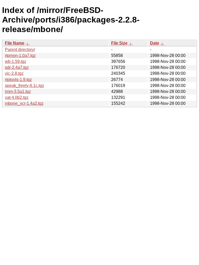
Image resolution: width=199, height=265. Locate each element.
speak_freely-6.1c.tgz (24, 85)
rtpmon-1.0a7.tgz (20, 55)
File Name (14, 43)
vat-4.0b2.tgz (17, 97)
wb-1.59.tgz (15, 61)
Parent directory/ (20, 49)
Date (154, 43)
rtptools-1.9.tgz (18, 79)
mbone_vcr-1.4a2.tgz (24, 103)
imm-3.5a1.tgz (18, 91)
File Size (119, 43)
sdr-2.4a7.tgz (17, 67)
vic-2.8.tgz (14, 73)
